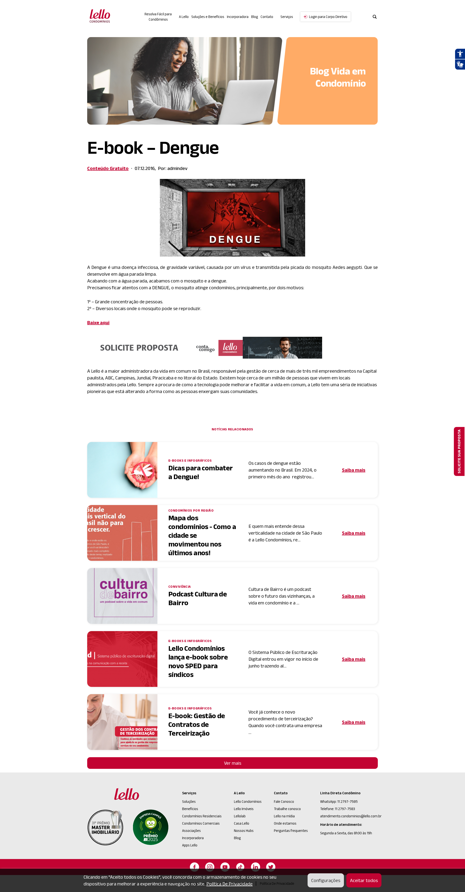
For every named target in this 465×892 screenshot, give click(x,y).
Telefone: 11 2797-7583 (337, 809)
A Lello (184, 17)
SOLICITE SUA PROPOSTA (459, 451)
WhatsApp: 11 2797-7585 (339, 801)
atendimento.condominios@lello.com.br (350, 816)
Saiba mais (353, 470)
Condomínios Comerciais (201, 823)
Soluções (189, 801)
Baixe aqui (98, 322)
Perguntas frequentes (291, 830)
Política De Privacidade (229, 883)
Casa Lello (241, 823)
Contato (267, 17)
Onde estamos (285, 823)
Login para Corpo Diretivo (328, 17)
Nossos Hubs (244, 830)
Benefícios (190, 809)
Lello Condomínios (248, 801)
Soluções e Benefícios (207, 17)
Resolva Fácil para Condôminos (158, 17)
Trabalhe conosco (287, 809)
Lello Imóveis (244, 809)
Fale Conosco (284, 801)
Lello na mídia (284, 816)
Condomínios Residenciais (202, 816)
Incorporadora (237, 17)
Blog (254, 17)
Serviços (189, 793)
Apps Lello (189, 845)
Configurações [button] (325, 880)
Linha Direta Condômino (340, 793)
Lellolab (240, 816)
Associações (191, 830)
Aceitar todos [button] (364, 880)
